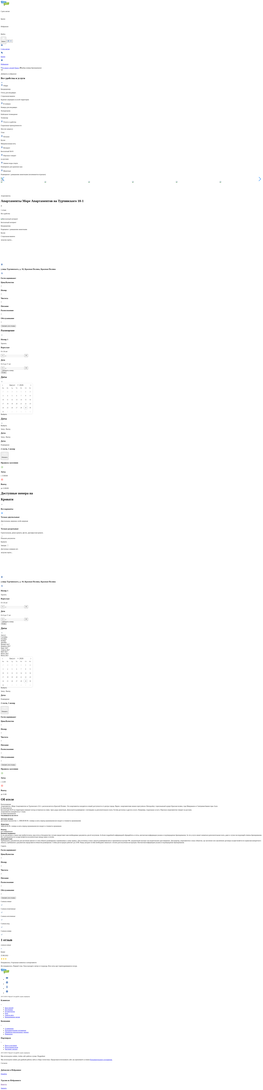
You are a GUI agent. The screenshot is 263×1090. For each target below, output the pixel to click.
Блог (6, 1013)
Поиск (16, 68)
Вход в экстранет (11, 1045)
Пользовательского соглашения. (101, 1060)
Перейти (4, 1074)
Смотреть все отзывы (8, 326)
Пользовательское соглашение (15, 1030)
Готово (4, 372)
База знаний (9, 1008)
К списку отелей (8, 68)
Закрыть (4, 1088)
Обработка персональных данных (17, 1032)
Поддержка (9, 1010)
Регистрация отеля (11, 1047)
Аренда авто (9, 1015)
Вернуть (4, 1084)
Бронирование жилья (12, 1017)
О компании (9, 1028)
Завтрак (4, 545)
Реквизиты (9, 1034)
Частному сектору (11, 1049)
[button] (3, 179)
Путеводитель (10, 1011)
